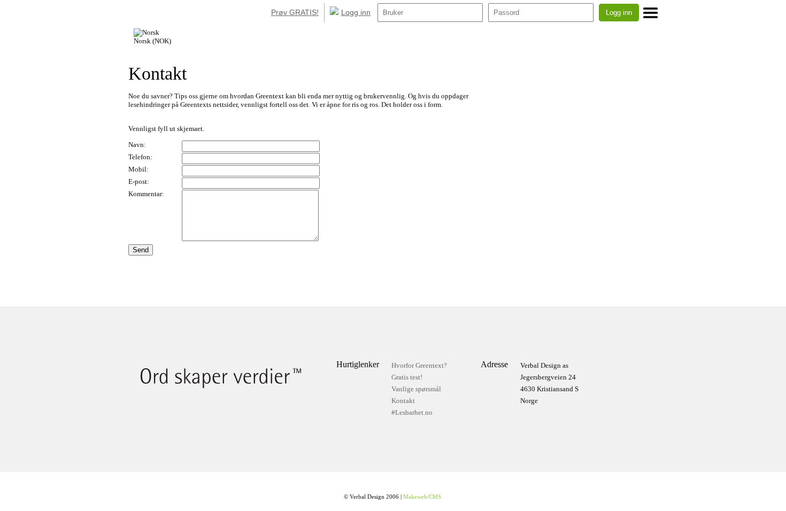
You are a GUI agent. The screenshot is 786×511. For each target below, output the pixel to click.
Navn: (137, 145)
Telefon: (140, 157)
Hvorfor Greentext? (419, 365)
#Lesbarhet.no (412, 412)
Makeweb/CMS (422, 496)
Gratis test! (406, 377)
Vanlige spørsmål (416, 389)
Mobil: (138, 169)
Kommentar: (146, 194)
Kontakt (403, 401)
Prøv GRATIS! (295, 12)
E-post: (138, 181)
